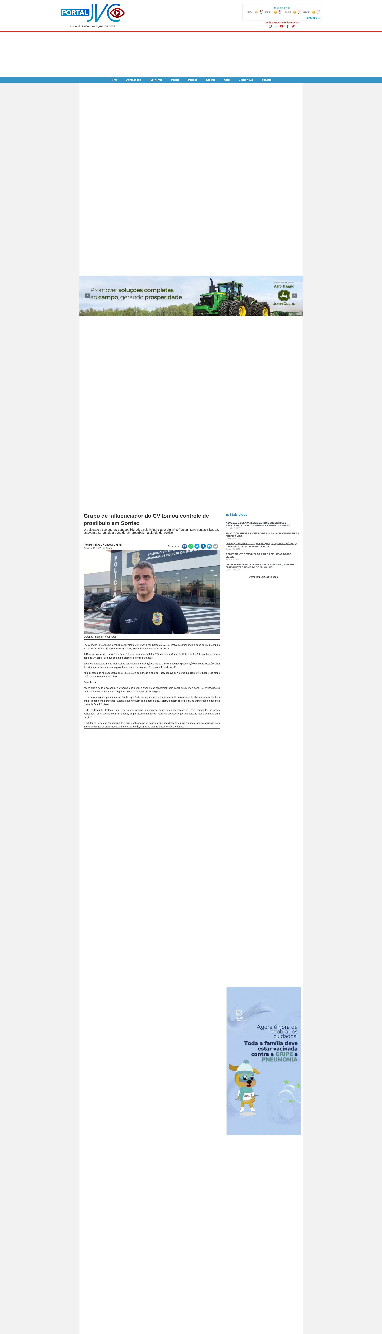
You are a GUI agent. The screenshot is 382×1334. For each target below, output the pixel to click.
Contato (267, 79)
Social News (246, 79)
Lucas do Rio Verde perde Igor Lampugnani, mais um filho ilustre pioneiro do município (260, 566)
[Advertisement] (191, 54)
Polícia (175, 79)
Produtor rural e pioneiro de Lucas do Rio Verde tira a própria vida (262, 534)
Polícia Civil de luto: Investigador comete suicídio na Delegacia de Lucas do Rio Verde (261, 545)
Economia (156, 79)
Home (113, 79)
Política (192, 79)
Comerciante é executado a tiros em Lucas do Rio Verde (258, 555)
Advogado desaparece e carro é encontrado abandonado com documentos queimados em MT (258, 524)
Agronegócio (134, 79)
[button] (87, 295)
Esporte (210, 79)
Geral (227, 79)
